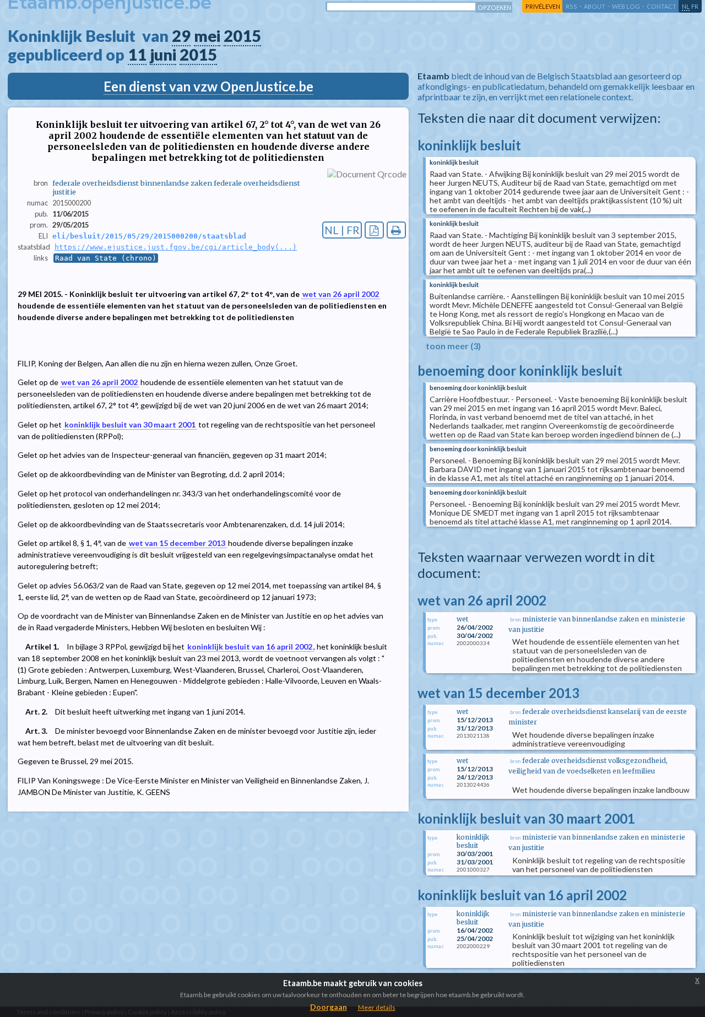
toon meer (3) (453, 345)
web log (626, 6)
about (594, 6)
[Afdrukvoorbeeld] (396, 230)
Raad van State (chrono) (105, 258)
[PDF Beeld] (374, 230)
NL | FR (342, 230)
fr (694, 6)
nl (686, 6)
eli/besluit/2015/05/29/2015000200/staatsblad (149, 236)
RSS (571, 6)
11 (137, 54)
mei (207, 35)
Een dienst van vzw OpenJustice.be (208, 86)
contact (661, 6)
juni (163, 54)
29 (181, 35)
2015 (242, 35)
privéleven (542, 6)
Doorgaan (328, 1006)
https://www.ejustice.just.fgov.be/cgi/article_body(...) (176, 247)
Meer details (376, 1007)
